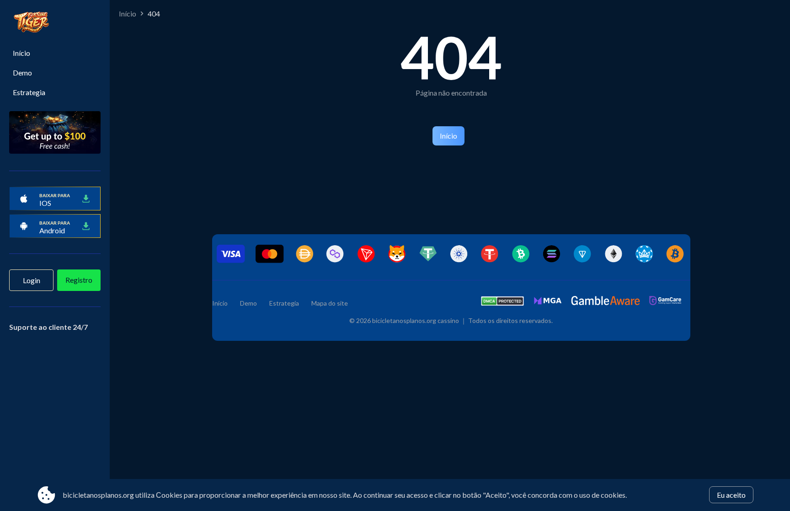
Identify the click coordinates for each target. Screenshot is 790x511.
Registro (78, 279)
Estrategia (29, 92)
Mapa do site (329, 303)
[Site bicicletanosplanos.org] (55, 23)
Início (21, 52)
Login (31, 280)
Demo (22, 72)
